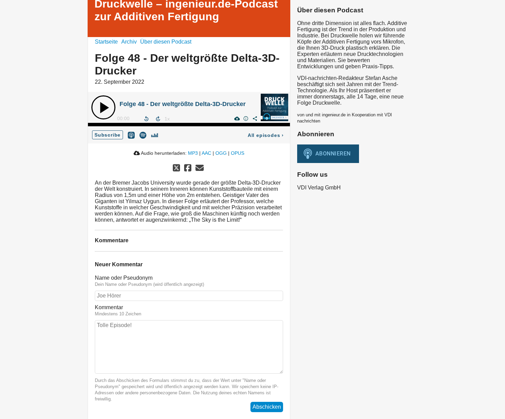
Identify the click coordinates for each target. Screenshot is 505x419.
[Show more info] (245, 118)
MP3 (193, 153)
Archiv (129, 42)
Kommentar (109, 307)
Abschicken (266, 407)
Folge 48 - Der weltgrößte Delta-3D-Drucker (183, 104)
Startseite (106, 42)
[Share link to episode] (254, 118)
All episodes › (266, 135)
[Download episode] (236, 118)
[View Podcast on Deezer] (154, 135)
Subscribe (107, 135)
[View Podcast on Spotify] (142, 135)
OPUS (237, 153)
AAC (206, 153)
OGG (221, 153)
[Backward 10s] (146, 118)
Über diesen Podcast (165, 42)
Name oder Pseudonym (124, 278)
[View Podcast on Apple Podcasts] (131, 135)
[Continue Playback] (103, 107)
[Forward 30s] (158, 118)
